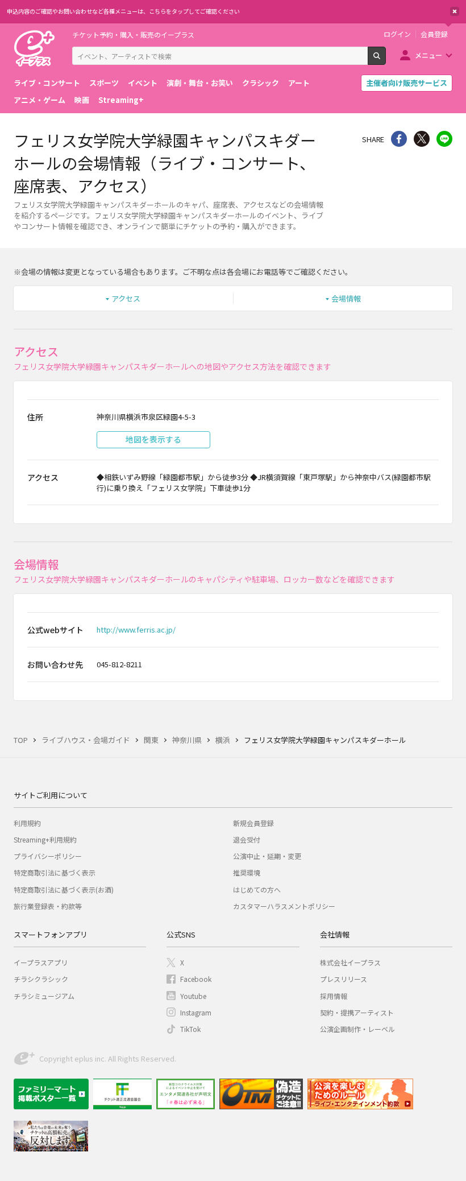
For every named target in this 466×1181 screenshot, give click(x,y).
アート (299, 82)
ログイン (397, 34)
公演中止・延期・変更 (267, 856)
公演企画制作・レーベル (357, 1029)
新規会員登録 (253, 823)
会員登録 (434, 34)
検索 (385, 60)
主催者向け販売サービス (406, 82)
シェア (399, 139)
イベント (142, 82)
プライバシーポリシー (48, 856)
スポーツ (104, 82)
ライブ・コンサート (47, 82)
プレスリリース (343, 979)
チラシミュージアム (44, 996)
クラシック (260, 82)
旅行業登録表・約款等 (48, 906)
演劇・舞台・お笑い (200, 82)
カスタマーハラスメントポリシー (284, 906)
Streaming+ (121, 99)
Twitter (422, 139)
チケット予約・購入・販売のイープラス (133, 34)
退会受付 (246, 839)
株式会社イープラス (350, 962)
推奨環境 (246, 872)
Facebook (195, 979)
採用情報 (333, 996)
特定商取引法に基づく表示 (54, 872)
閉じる (454, 11)
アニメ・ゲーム (39, 99)
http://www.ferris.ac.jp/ (136, 629)
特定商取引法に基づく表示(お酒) (64, 889)
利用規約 (27, 823)
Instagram (195, 1012)
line (444, 139)
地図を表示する (153, 439)
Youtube (193, 996)
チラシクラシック (41, 979)
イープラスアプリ (41, 962)
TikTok (190, 1029)
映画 (81, 99)
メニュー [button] (428, 55)
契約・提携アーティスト (357, 1012)
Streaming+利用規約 (45, 839)
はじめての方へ (257, 889)
